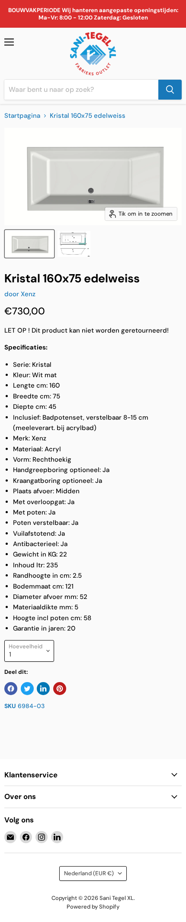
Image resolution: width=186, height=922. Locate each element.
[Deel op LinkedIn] (43, 688)
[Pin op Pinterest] (59, 688)
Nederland (89, 873)
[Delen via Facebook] (10, 688)
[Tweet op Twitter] (27, 688)
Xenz (28, 294)
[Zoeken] (170, 90)
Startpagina (22, 116)
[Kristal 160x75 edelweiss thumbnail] (29, 244)
